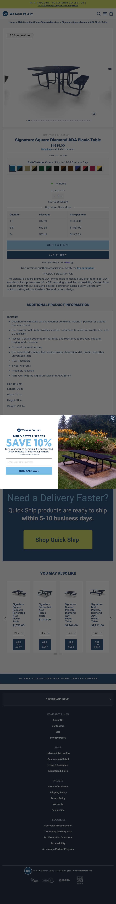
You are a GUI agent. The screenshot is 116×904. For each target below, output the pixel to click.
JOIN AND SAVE (29, 471)
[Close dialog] (113, 418)
